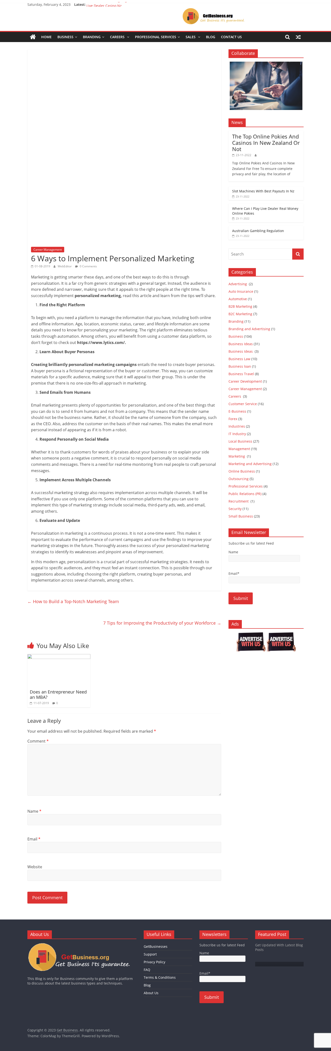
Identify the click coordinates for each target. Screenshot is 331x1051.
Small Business (241, 516)
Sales (191, 37)
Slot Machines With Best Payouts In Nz (263, 191)
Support (150, 954)
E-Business (237, 411)
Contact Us (231, 37)
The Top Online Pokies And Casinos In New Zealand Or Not (266, 143)
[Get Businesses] (81, 945)
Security (235, 508)
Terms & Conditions (160, 977)
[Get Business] (32, 37)
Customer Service (243, 403)
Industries (237, 426)
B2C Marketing (240, 314)
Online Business (242, 471)
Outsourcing (239, 478)
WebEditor (65, 266)
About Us (151, 993)
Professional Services (155, 37)
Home (46, 37)
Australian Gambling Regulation (112, 4)
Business (65, 37)
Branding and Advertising (249, 329)
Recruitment (239, 501)
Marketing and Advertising (250, 463)
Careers (118, 37)
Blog (210, 37)
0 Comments (88, 266)
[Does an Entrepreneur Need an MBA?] (58, 657)
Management (239, 448)
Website (34, 866)
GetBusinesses (155, 946)
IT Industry (237, 433)
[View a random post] (298, 37)
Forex (233, 418)
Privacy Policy (154, 962)
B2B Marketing (240, 306)
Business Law (239, 359)
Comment (38, 741)
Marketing (237, 456)
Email (33, 839)
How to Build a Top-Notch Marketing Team (73, 601)
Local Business (240, 441)
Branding (92, 37)
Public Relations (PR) (245, 493)
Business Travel (241, 374)
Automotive (238, 299)
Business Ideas (241, 344)
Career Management (47, 250)
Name (34, 811)
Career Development (245, 381)
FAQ (147, 969)
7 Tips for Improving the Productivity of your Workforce (162, 623)
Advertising (238, 284)
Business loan (240, 366)
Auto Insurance (241, 291)
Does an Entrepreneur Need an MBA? (58, 694)
